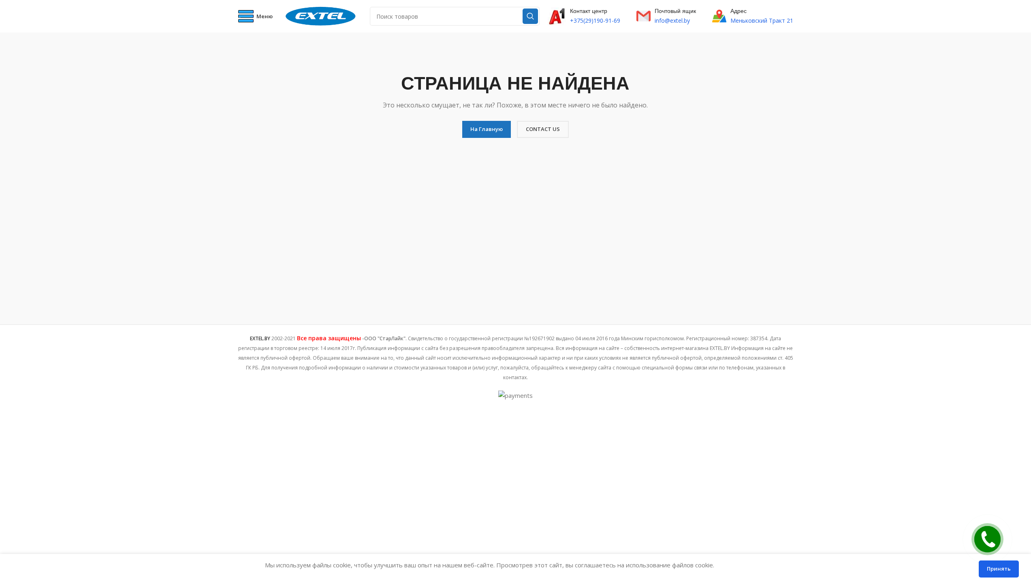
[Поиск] (530, 16)
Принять (999, 568)
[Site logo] (321, 15)
